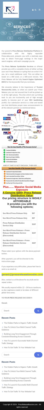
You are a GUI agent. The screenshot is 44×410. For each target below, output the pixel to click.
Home (18, 33)
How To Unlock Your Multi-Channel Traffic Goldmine (19, 328)
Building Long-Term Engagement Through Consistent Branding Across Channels (19, 335)
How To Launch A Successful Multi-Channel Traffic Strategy (20, 342)
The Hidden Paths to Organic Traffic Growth (20, 323)
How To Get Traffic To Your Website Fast (19, 347)
